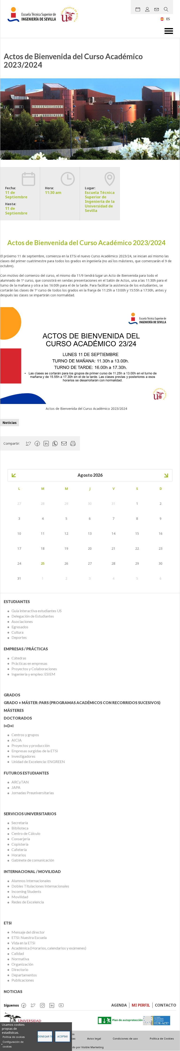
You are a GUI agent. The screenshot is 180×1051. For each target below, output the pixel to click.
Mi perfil (141, 1005)
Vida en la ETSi (23, 943)
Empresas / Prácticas (26, 649)
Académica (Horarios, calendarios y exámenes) (48, 948)
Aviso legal (94, 1038)
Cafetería (19, 849)
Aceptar (62, 1036)
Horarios (18, 855)
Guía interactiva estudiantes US (36, 610)
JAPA (15, 787)
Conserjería (20, 838)
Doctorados (18, 718)
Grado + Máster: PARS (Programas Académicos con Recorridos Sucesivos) (82, 702)
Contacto (165, 1005)
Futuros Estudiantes (26, 773)
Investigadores (23, 756)
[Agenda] (137, 9)
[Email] (156, 9)
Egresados (19, 627)
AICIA (16, 740)
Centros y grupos (25, 734)
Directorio (19, 969)
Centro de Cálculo (25, 833)
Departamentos (24, 975)
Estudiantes (17, 601)
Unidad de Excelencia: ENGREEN (38, 761)
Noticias (10, 422)
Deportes (19, 637)
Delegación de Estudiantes (32, 616)
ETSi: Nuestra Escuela (29, 937)
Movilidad (19, 897)
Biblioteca (19, 828)
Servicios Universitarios (30, 813)
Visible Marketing (92, 1047)
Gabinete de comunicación (32, 860)
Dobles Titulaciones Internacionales (40, 886)
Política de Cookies (162, 1038)
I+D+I (9, 726)
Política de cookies (14, 1037)
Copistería (19, 844)
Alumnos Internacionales (31, 880)
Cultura (17, 632)
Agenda (119, 1005)
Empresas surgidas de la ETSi (34, 751)
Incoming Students (26, 891)
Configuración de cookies (13, 1044)
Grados (12, 695)
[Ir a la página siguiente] (166, 475)
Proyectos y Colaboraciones (34, 668)
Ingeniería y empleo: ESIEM (33, 674)
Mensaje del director (28, 932)
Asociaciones (22, 621)
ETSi (8, 923)
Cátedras (18, 658)
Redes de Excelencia (27, 902)
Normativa (20, 958)
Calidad (17, 953)
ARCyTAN (20, 782)
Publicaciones (22, 980)
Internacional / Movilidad (32, 871)
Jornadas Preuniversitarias (32, 792)
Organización (22, 964)
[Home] (45, 14)
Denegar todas (45, 1036)
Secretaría (19, 822)
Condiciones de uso (125, 1038)
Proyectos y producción (30, 745)
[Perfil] (147, 9)
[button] (86, 355)
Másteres (14, 710)
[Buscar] (166, 9)
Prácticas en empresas (29, 663)
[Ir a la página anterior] (13, 475)
